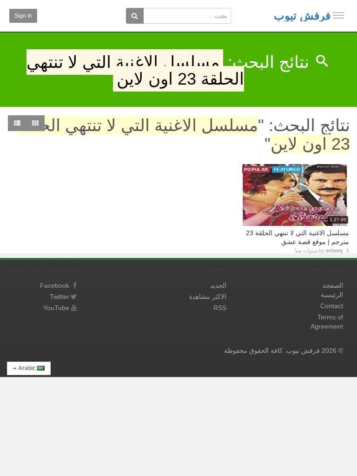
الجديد (218, 285)
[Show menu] (338, 15)
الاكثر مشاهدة (207, 296)
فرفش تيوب (302, 15)
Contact (331, 306)
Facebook (54, 285)
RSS (219, 307)
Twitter (59, 296)
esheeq (334, 250)
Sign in (23, 16)
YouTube (56, 307)
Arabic (27, 368)
